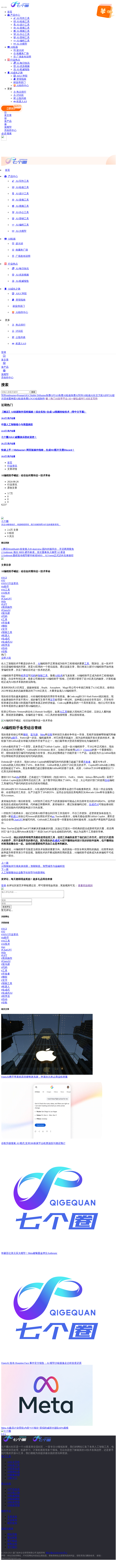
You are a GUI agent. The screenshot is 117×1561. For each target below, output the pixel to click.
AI (3, 580)
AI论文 (94, 395)
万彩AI (102, 395)
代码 (4, 616)
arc (3, 596)
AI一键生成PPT (76, 398)
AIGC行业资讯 (9, 583)
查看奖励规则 (85, 885)
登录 (3, 352)
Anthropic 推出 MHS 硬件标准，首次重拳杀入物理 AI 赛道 (33, 552)
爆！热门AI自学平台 (57, 398)
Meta (42, 734)
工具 (4, 619)
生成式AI (6, 642)
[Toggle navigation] (2, 7)
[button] (11, 177)
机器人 (5, 635)
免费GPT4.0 (52, 395)
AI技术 (5, 593)
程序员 (5, 645)
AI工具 (5, 589)
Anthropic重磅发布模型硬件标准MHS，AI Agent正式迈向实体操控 (37, 555)
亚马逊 (5, 613)
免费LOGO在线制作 (34, 398)
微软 (4, 626)
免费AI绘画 (64, 395)
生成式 (5, 638)
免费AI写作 (77, 395)
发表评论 (6, 907)
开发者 (5, 622)
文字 (4, 629)
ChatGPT (6, 598)
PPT (108, 395)
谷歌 (4, 651)
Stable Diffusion (38, 395)
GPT (4, 604)
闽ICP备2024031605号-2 (56, 1553)
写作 (3, 395)
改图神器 (11, 398)
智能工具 (6, 632)
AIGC (27, 395)
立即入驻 (6, 658)
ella (3, 601)
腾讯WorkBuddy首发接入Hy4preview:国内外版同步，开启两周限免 (37, 549)
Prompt (20, 395)
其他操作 (6, 607)
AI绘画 (87, 395)
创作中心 (11, 130)
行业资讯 (12, 465)
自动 (4, 648)
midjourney (11, 395)
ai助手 (5, 586)
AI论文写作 (91, 398)
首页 (9, 462)
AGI (4, 577)
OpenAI (5, 610)
